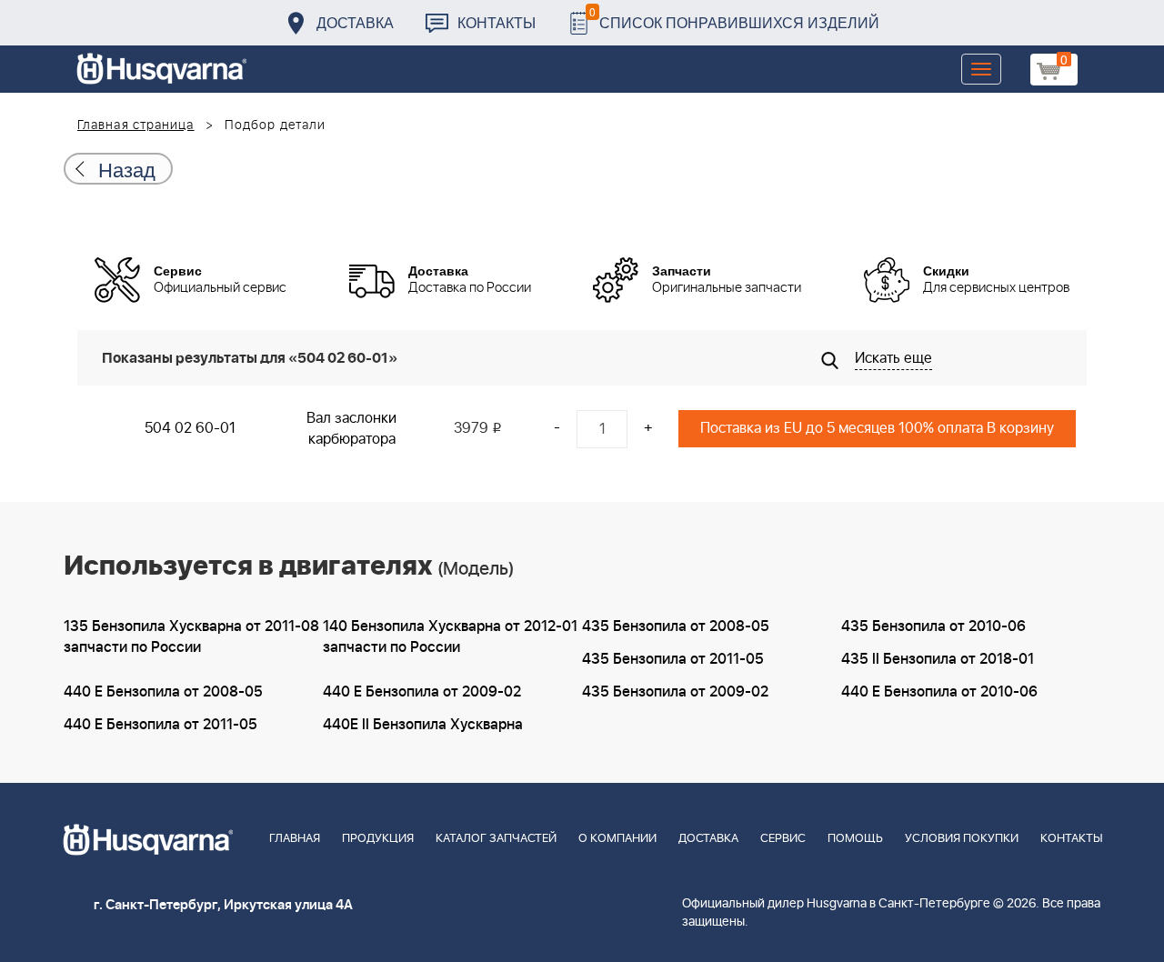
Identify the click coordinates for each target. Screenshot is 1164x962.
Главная (294, 838)
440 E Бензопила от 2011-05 (160, 725)
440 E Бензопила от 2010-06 (939, 692)
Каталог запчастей (496, 838)
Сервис (783, 838)
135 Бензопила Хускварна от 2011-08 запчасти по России (191, 637)
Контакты (496, 22)
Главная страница (136, 125)
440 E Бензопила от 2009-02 (422, 692)
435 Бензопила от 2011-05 (673, 659)
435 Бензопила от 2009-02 (675, 692)
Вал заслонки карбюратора (351, 428)
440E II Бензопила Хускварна (423, 725)
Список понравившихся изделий (734, 18)
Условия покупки (961, 838)
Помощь (855, 838)
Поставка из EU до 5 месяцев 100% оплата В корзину (877, 428)
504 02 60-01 (190, 428)
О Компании (617, 838)
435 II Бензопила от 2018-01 (937, 659)
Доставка (355, 22)
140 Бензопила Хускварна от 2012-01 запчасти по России (450, 637)
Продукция (378, 838)
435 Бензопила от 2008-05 (675, 626)
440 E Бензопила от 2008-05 (163, 692)
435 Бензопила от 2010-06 (933, 626)
